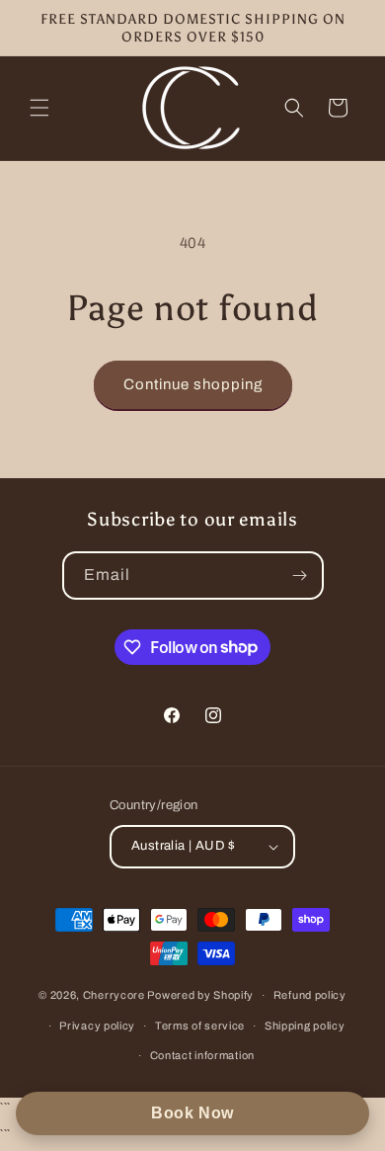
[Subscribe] (300, 575)
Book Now (192, 1113)
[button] (39, 107)
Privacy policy (97, 1025)
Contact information (202, 1055)
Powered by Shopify (200, 995)
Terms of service (200, 1025)
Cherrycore (114, 995)
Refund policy (309, 995)
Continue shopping (193, 384)
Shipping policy (305, 1025)
